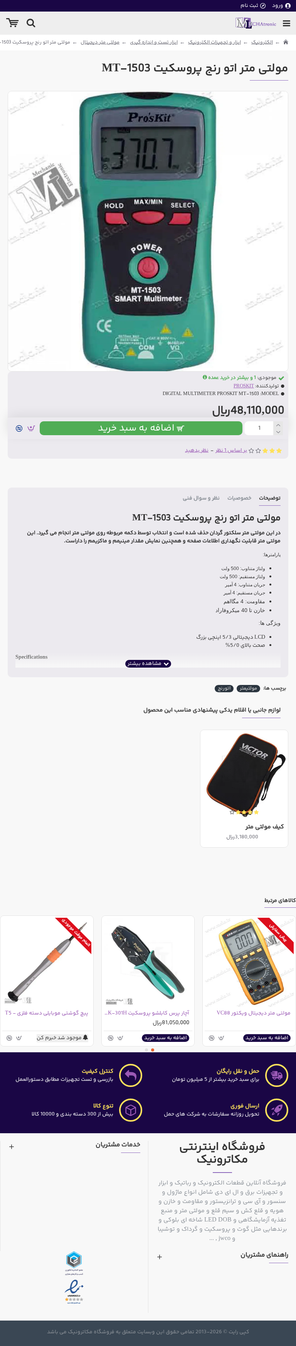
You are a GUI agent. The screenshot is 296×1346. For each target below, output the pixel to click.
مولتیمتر (248, 688)
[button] (152, 1050)
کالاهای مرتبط (280, 901)
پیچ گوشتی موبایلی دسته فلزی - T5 (46, 1013)
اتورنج (224, 688)
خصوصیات (239, 499)
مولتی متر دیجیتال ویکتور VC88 (254, 1013)
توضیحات (270, 499)
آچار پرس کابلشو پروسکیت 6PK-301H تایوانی (147, 1013)
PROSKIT (244, 386)
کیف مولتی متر (265, 827)
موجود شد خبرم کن (60, 1038)
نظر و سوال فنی (201, 499)
